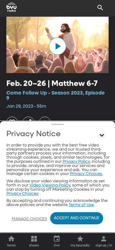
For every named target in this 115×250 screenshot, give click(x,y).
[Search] (100, 7)
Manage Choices (29, 219)
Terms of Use (81, 205)
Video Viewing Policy (49, 185)
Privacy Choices (22, 194)
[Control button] (102, 136)
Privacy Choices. (86, 174)
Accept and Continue (76, 218)
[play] (57, 46)
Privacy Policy (76, 162)
